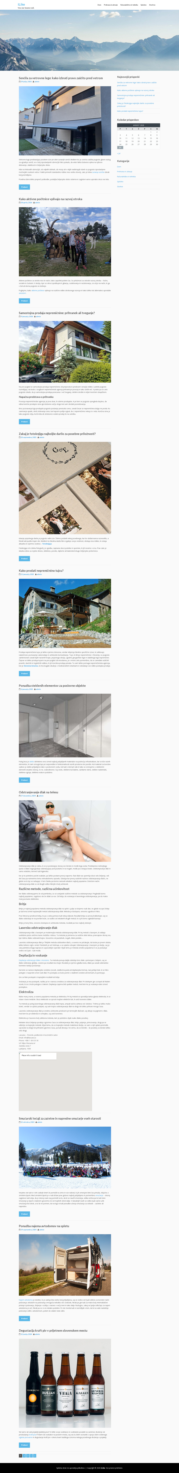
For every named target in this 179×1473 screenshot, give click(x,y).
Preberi (24, 187)
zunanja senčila (98, 172)
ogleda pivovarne (25, 1437)
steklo (31, 761)
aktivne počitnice (38, 290)
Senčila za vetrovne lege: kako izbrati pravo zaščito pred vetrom (61, 78)
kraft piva (32, 1434)
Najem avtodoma (26, 1300)
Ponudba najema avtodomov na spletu (44, 1226)
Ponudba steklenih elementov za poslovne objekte (52, 685)
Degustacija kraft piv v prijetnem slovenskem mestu (53, 1330)
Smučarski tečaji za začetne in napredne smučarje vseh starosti (60, 1118)
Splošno (143, 5)
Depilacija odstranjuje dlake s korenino (34, 960)
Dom (99, 5)
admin (36, 82)
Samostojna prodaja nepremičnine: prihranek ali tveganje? (57, 313)
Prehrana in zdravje (111, 5)
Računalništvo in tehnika (129, 5)
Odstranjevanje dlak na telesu (38, 792)
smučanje (99, 1195)
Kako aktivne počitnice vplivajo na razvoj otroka (50, 199)
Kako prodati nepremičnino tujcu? (41, 570)
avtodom (22, 293)
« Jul (118, 153)
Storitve (152, 5)
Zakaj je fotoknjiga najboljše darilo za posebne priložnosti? (57, 434)
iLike (21, 4)
